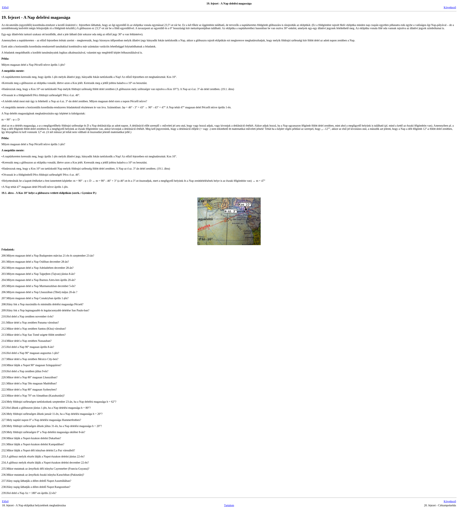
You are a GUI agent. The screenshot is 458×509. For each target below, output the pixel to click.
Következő (450, 7)
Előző (5, 7)
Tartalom (229, 505)
